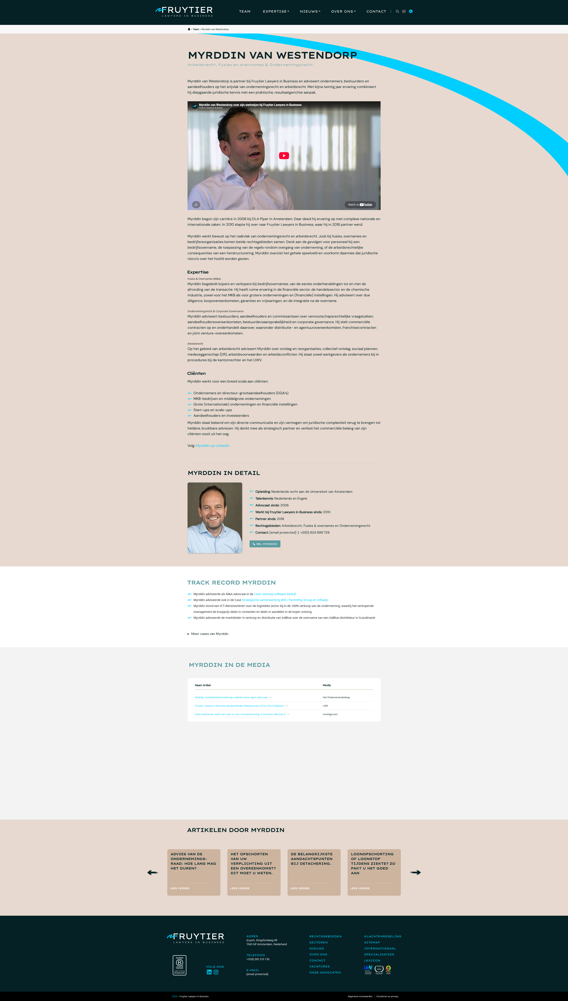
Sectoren (318, 942)
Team (244, 11)
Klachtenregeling (382, 936)
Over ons (342, 11)
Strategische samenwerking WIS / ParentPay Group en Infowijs (285, 600)
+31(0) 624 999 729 (315, 532)
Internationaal (380, 948)
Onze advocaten (325, 972)
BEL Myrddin (266, 543)
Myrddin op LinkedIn (212, 445)
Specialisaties (379, 954)
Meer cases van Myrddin (210, 634)
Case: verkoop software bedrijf (275, 594)
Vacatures (319, 966)
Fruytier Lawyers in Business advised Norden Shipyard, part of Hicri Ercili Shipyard (239, 705)
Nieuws (309, 11)
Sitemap (372, 942)
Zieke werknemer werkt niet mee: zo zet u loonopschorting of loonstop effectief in (240, 714)
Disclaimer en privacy (387, 996)
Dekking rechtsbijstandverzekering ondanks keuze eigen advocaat (231, 697)
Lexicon (372, 960)
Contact (376, 11)
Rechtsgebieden (325, 936)
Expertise (275, 11)
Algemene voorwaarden (360, 996)
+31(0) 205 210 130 (257, 959)
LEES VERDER (179, 888)
